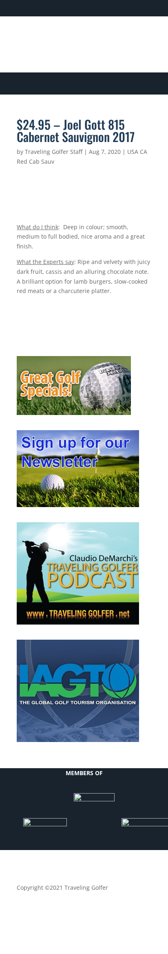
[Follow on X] (95, 35)
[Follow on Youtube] (128, 35)
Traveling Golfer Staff (53, 152)
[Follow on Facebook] (79, 35)
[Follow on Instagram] (144, 35)
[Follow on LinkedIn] (112, 35)
